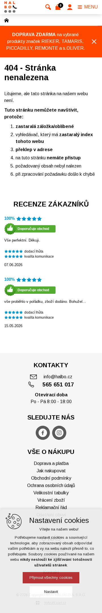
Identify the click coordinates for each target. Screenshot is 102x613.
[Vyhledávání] (48, 7)
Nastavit (51, 592)
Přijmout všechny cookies (51, 577)
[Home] (8, 20)
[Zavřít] (94, 41)
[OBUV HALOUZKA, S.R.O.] (10, 7)
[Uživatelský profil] (70, 7)
